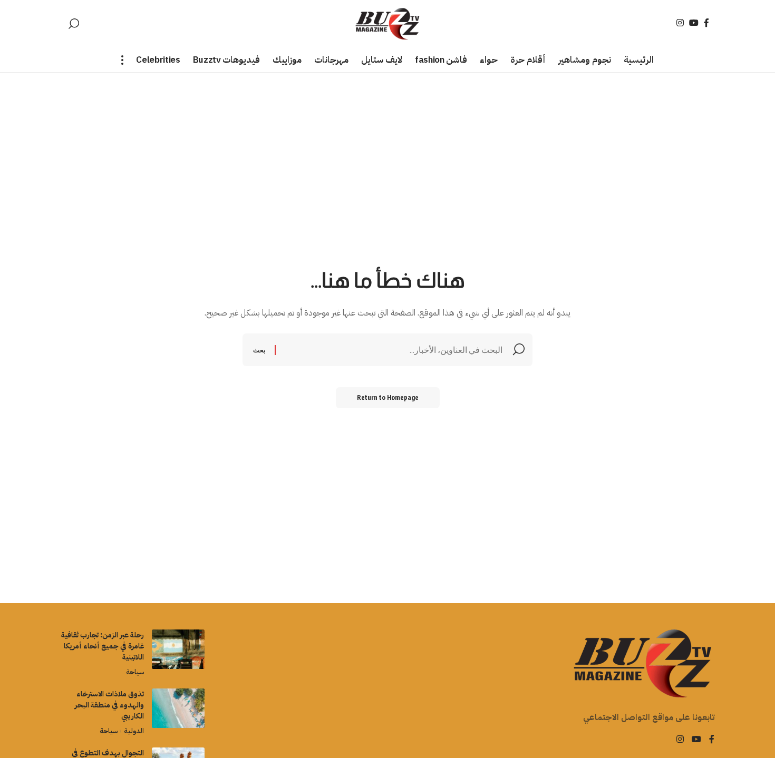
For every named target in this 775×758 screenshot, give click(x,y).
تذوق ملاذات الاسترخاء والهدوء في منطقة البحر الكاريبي (109, 705)
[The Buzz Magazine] (387, 24)
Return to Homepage (388, 397)
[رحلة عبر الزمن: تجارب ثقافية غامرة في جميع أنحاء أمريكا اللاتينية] (178, 649)
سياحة (135, 672)
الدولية (133, 731)
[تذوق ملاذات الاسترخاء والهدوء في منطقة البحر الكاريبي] (178, 708)
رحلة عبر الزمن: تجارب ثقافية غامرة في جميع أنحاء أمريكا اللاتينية (102, 646)
